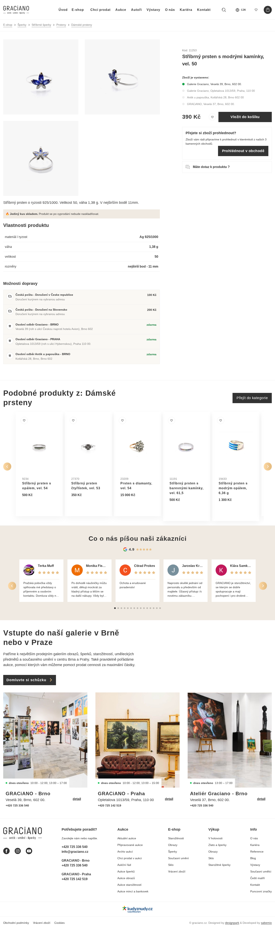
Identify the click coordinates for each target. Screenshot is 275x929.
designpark (232, 922)
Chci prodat (100, 9)
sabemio (266, 922)
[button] (115, 608)
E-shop (78, 9)
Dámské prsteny (81, 24)
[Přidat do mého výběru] (212, 117)
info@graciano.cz (75, 851)
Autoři (136, 9)
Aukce (120, 9)
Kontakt (204, 9)
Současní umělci (260, 871)
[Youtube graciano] (29, 851)
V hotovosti (215, 838)
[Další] (268, 466)
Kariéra (186, 9)
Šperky (22, 24)
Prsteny (61, 24)
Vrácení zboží (176, 871)
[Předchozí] (7, 466)
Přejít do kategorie (252, 398)
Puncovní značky (261, 891)
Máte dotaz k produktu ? (211, 167)
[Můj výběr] (256, 9)
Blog (253, 858)
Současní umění (178, 858)
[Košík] (268, 10)
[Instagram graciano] (17, 851)
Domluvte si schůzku (26, 680)
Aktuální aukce (126, 838)
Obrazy (172, 845)
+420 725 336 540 (17, 805)
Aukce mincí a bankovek (132, 891)
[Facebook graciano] (6, 851)
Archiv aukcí (125, 851)
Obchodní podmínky (16, 922)
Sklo (171, 864)
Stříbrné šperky (41, 24)
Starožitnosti (176, 838)
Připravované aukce (130, 845)
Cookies (59, 922)
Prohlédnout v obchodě (243, 151)
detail (77, 799)
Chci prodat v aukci (129, 858)
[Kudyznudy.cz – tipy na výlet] (137, 909)
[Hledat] (224, 10)
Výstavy (153, 9)
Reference (257, 851)
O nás (170, 9)
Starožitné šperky (219, 864)
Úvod (63, 9)
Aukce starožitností (129, 884)
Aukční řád (124, 864)
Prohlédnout (36, 505)
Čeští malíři (257, 878)
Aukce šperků (126, 871)
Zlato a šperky (217, 845)
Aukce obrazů (126, 878)
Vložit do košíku (245, 117)
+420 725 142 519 (109, 805)
